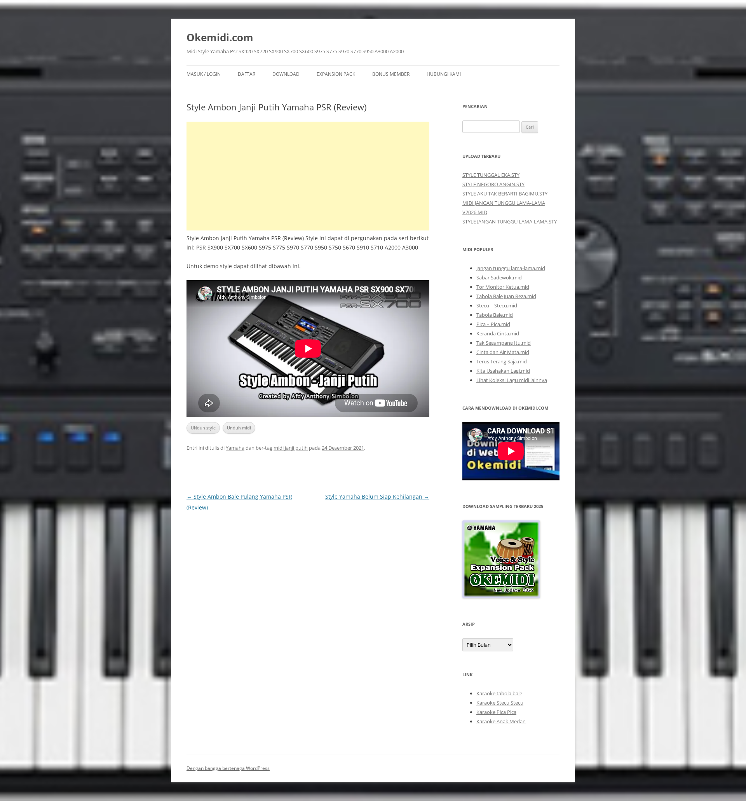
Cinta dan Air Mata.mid (502, 352)
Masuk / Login (203, 74)
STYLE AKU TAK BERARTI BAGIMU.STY (504, 193)
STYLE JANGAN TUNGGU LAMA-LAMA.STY (509, 221)
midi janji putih (291, 447)
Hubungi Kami (444, 74)
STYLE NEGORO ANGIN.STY (493, 184)
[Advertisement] (307, 176)
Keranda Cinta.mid (497, 333)
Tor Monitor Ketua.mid (502, 286)
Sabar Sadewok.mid (499, 277)
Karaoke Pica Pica (496, 712)
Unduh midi (239, 428)
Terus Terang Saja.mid (501, 361)
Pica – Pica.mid (493, 324)
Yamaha (235, 447)
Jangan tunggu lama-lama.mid (510, 268)
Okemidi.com (219, 37)
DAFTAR (246, 74)
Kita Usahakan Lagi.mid (503, 370)
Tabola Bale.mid (494, 314)
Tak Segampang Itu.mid (503, 342)
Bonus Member (391, 74)
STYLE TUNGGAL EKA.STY (490, 174)
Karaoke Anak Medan (501, 721)
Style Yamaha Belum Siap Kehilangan (377, 496)
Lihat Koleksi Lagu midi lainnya (511, 380)
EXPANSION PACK (336, 74)
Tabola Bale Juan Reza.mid (506, 296)
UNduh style (203, 428)
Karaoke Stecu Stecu (499, 702)
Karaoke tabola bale (499, 693)
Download (286, 74)
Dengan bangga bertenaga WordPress (228, 768)
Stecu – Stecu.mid (496, 305)
